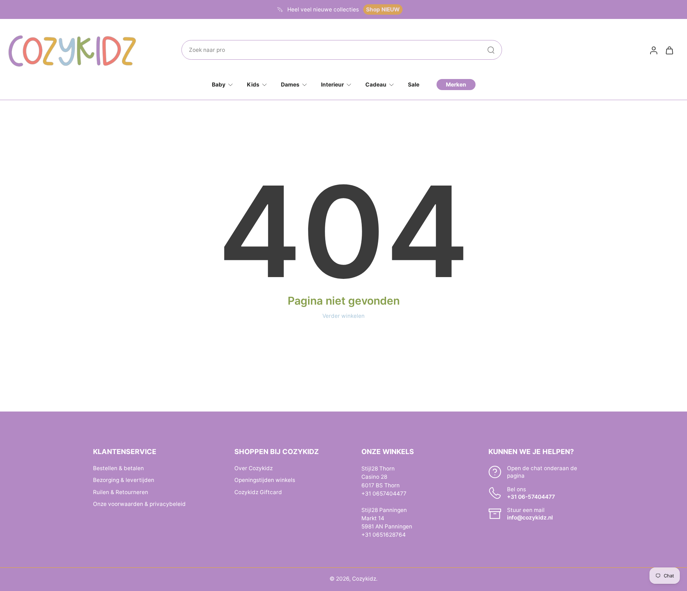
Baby (218, 84)
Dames (290, 84)
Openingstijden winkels (264, 480)
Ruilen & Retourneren (120, 491)
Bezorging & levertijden (123, 480)
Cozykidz (364, 578)
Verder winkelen (343, 315)
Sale (413, 84)
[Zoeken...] (491, 50)
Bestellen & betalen (118, 468)
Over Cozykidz (253, 468)
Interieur (332, 84)
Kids (253, 84)
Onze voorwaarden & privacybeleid (139, 503)
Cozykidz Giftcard (258, 491)
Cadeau (375, 84)
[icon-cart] (669, 50)
